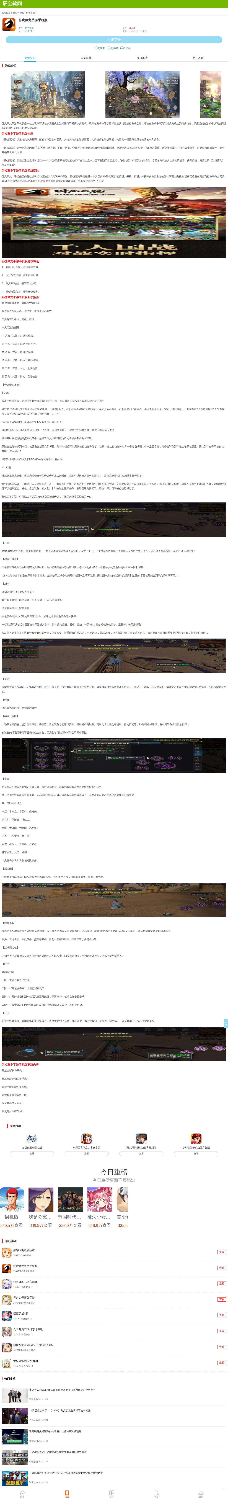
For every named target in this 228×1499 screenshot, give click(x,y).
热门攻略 (198, 57)
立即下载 (114, 40)
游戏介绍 (30, 57)
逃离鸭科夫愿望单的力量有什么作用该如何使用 (55, 1431)
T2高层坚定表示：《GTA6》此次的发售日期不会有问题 (60, 1410)
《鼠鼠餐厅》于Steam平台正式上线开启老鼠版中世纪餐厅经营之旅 (66, 1473)
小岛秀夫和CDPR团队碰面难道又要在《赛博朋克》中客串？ (62, 1389)
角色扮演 (30, 13)
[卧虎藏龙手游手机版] (48, 94)
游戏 (22, 13)
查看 (32, 1153)
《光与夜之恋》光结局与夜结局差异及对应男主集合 (58, 1452)
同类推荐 (86, 57)
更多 (224, 1171)
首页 (15, 13)
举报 (226, 1023)
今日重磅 (142, 57)
